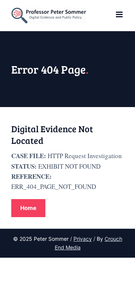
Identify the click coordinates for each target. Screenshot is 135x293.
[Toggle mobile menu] (120, 14)
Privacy (83, 239)
